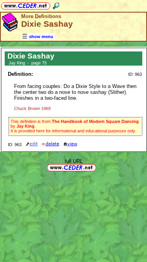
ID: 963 (135, 74)
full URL (74, 161)
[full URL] (99, 167)
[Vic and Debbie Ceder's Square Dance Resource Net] (25, 4)
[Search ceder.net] (56, 4)
